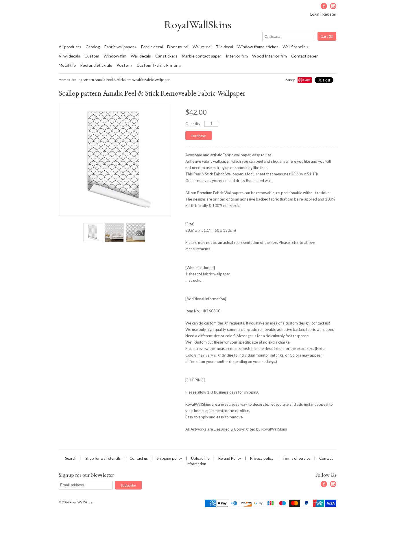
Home (64, 79)
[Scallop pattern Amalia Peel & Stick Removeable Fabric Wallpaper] (92, 232)
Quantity (192, 123)
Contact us (139, 458)
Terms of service (296, 458)
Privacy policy (262, 458)
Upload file (200, 458)
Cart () (326, 36)
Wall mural (202, 46)
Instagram (333, 6)
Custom (91, 55)
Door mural (177, 46)
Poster (123, 65)
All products (70, 46)
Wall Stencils (294, 46)
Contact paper (304, 55)
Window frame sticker (257, 46)
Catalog (93, 46)
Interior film (237, 55)
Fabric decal (152, 46)
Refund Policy (229, 458)
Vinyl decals (69, 55)
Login (314, 14)
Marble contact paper (202, 55)
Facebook (324, 6)
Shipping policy (169, 458)
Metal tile (67, 65)
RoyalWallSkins (197, 24)
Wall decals (141, 55)
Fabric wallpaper (119, 46)
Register (329, 14)
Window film (115, 55)
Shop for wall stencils (103, 458)
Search (70, 458)
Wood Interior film (269, 55)
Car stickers (166, 55)
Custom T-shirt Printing (158, 65)
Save (307, 80)
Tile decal (224, 46)
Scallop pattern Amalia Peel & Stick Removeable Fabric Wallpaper (120, 79)
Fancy (290, 79)
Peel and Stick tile (96, 65)
